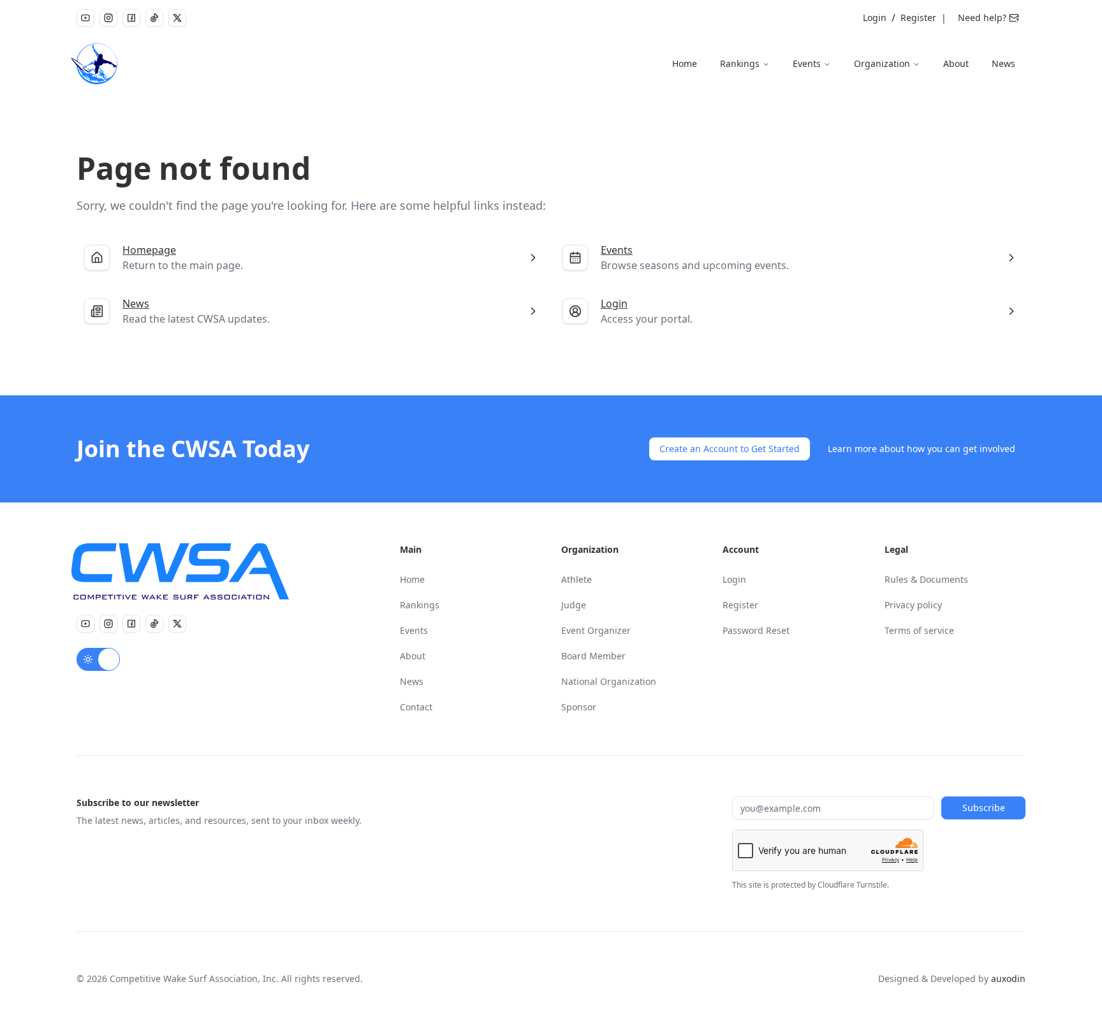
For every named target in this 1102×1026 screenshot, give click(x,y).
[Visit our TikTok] (154, 18)
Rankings (740, 63)
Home (684, 63)
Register (918, 17)
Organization (882, 63)
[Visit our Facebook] (131, 18)
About (956, 63)
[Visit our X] (177, 18)
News (1003, 63)
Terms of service (919, 630)
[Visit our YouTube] (85, 18)
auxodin (1008, 978)
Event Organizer (596, 630)
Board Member (593, 656)
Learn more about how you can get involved (921, 449)
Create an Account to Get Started (729, 449)
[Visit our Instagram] (108, 18)
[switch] (98, 659)
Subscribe (983, 808)
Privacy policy (913, 605)
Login (874, 17)
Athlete (576, 579)
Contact (416, 707)
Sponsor (578, 707)
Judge (573, 605)
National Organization (608, 681)
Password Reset (756, 630)
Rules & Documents (926, 579)
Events (807, 63)
